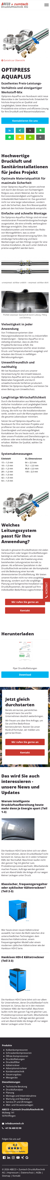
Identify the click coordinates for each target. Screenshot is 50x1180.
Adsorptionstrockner (16, 1068)
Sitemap (6, 1175)
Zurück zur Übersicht (14, 60)
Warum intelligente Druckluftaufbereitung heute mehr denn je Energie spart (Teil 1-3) (24, 806)
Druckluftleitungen (15, 1059)
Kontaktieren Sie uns (25, 120)
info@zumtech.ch (14, 1123)
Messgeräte (12, 1077)
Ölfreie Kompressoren (17, 1056)
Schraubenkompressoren (19, 1052)
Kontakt (25, 610)
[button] (9, 130)
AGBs (38, 1172)
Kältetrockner (13, 1065)
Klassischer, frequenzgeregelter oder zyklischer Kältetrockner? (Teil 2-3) (24, 887)
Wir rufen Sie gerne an (25, 602)
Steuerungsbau (13, 1074)
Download (25, 674)
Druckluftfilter (13, 1062)
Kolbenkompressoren (17, 1049)
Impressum (13, 1172)
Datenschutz (27, 1172)
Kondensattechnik (15, 1071)
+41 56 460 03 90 (13, 1128)
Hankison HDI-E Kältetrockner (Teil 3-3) (22, 959)
